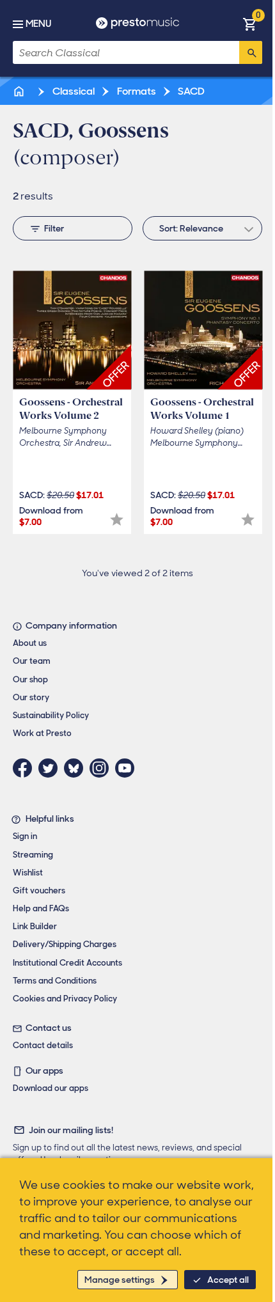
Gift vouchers (39, 890)
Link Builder (35, 926)
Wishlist (28, 872)
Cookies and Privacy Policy (65, 998)
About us (30, 643)
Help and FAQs (41, 908)
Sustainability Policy (51, 715)
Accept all (228, 1279)
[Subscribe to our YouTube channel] (128, 768)
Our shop (30, 679)
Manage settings (119, 1279)
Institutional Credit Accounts (67, 962)
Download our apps (50, 1088)
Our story (31, 697)
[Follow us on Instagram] (102, 768)
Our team (32, 660)
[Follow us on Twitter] (51, 768)
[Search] (250, 52)
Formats (135, 91)
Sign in (25, 836)
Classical (73, 91)
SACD (190, 91)
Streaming (33, 854)
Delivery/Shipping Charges (64, 944)
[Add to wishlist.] (117, 520)
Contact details (43, 1045)
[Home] (20, 91)
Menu (38, 23)
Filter (54, 228)
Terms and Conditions (55, 980)
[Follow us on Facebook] (25, 768)
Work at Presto (42, 733)
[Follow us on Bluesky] (77, 768)
